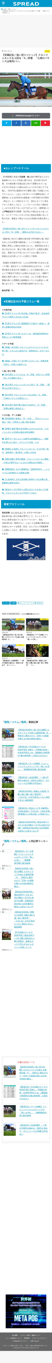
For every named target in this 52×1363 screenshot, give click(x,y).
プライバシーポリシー (39, 1338)
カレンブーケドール (26, 603)
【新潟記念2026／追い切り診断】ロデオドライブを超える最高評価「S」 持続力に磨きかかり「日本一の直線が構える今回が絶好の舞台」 (24, 877)
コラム (6, 603)
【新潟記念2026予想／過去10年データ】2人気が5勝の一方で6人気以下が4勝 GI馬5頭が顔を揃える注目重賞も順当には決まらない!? (24, 899)
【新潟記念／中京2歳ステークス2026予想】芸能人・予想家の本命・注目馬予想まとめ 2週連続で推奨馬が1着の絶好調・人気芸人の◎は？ (33, 1093)
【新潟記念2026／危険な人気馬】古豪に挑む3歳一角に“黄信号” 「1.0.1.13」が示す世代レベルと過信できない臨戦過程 (24, 919)
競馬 (14, 603)
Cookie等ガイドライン (20, 1341)
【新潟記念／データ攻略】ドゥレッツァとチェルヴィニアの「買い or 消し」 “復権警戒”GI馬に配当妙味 (33, 766)
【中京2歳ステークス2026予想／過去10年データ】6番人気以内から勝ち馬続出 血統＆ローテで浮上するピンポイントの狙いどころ (24, 939)
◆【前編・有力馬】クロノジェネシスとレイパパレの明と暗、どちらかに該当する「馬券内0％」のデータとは (25, 350)
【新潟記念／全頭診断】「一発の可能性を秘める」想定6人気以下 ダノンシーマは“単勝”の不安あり (34, 780)
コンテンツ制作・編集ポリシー (30, 1335)
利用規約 (27, 1338)
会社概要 (15, 1335)
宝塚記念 (39, 603)
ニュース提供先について (14, 1338)
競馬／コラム (11, 722)
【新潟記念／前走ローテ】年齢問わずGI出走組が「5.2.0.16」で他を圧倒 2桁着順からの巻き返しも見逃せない (35, 811)
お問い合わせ (34, 1341)
